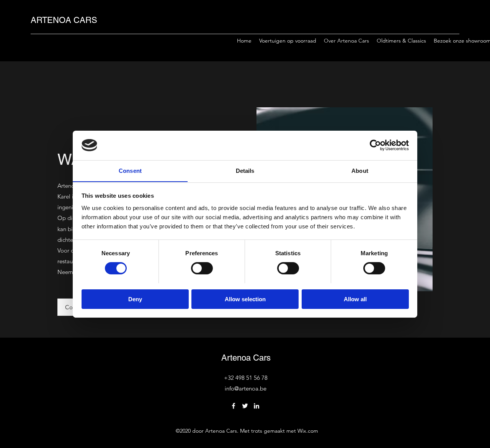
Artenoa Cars (246, 358)
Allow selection (245, 298)
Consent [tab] (130, 170)
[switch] (202, 268)
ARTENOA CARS (64, 20)
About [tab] (359, 170)
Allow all (355, 298)
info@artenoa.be (245, 388)
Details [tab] (245, 170)
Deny (135, 298)
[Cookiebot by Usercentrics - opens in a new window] (375, 145)
